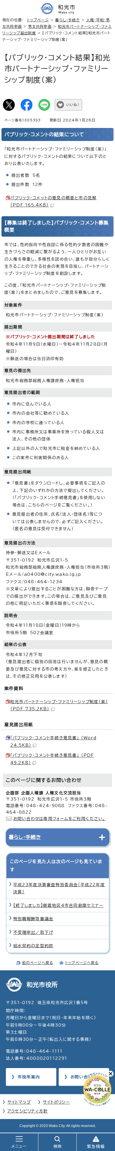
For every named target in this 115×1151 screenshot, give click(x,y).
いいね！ (73, 104)
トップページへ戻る (82, 962)
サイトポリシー (56, 1102)
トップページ (38, 20)
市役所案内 (29, 1077)
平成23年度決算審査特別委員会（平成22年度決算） (59, 888)
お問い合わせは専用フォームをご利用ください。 (59, 819)
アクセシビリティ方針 (27, 1111)
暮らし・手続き (67, 20)
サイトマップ (19, 1102)
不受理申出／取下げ (33, 932)
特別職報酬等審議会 (33, 919)
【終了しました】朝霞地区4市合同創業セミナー (58, 905)
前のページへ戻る (37, 962)
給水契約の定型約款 (33, 946)
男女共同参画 (40, 26)
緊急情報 (96, 1146)
